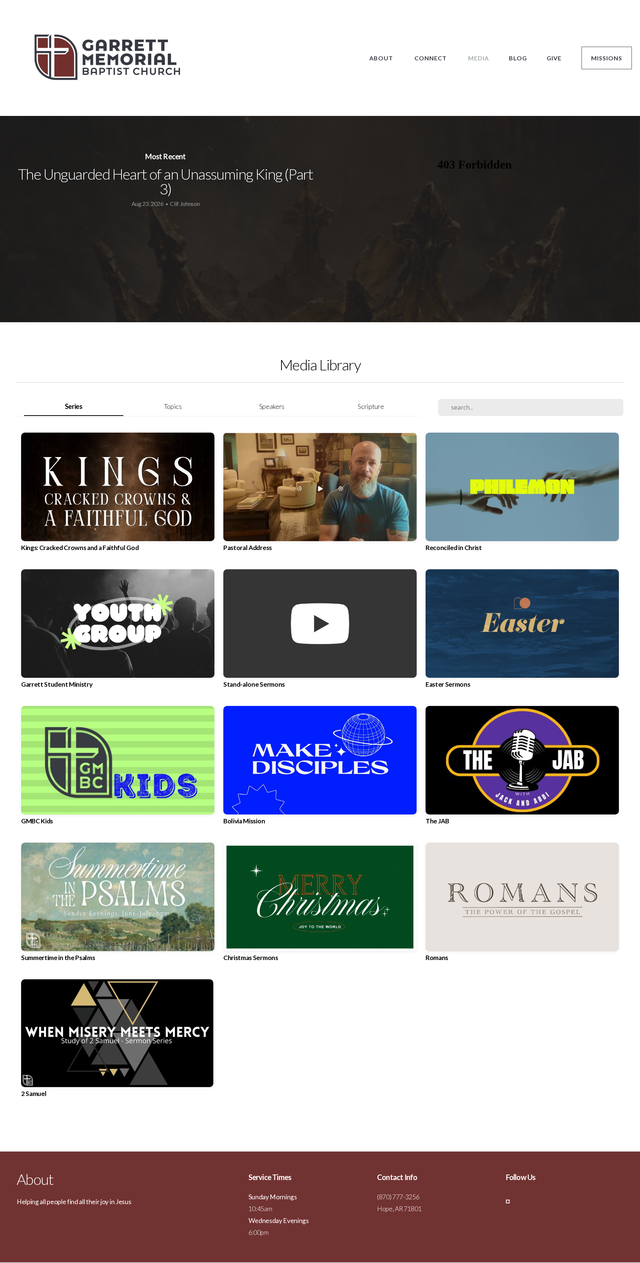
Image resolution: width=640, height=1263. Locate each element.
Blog (518, 57)
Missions (606, 57)
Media (478, 57)
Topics (173, 406)
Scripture (371, 406)
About (381, 57)
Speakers (271, 406)
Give (554, 57)
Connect (431, 57)
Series (74, 406)
